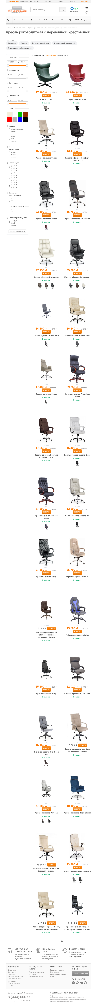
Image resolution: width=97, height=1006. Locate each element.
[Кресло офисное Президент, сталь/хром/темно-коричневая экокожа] (46, 286)
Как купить (11, 972)
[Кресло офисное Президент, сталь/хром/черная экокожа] (53, 286)
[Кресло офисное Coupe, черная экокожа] (46, 403)
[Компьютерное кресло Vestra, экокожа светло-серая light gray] (74, 880)
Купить (46, 96)
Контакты (84, 1)
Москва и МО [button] (14, 1)
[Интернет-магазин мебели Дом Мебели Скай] (17, 9)
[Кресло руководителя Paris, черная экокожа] (46, 344)
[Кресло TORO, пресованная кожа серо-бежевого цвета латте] (46, 108)
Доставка (48, 1)
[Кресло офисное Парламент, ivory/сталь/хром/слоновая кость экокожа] (84, 286)
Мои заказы (54, 972)
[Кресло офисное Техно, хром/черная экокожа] (46, 166)
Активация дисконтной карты (58, 976)
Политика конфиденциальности (15, 976)
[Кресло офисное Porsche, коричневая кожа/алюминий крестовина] (43, 822)
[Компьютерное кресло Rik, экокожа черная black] (77, 525)
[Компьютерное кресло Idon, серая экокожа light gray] (77, 344)
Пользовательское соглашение (14, 980)
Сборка (60, 1)
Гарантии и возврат (36, 976)
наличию (60, 55)
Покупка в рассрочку (36, 972)
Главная (8, 28)
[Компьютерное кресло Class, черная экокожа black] (77, 464)
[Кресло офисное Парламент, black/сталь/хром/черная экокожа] (71, 286)
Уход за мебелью (14, 983)
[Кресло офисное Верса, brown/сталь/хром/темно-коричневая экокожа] (46, 227)
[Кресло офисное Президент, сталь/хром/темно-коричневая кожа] (40, 286)
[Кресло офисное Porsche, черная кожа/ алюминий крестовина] (49, 822)
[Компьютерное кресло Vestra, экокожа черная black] (81, 880)
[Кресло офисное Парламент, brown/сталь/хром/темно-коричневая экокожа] (77, 286)
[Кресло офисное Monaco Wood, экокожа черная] (46, 527)
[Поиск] (63, 9)
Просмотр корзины (57, 970)
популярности (50, 55)
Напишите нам (82, 973)
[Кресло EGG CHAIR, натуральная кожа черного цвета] (77, 108)
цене (66, 55)
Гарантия (72, 1)
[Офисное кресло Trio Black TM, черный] (46, 763)
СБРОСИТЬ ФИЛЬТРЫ (17, 231)
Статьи (10, 985)
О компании (12, 970)
